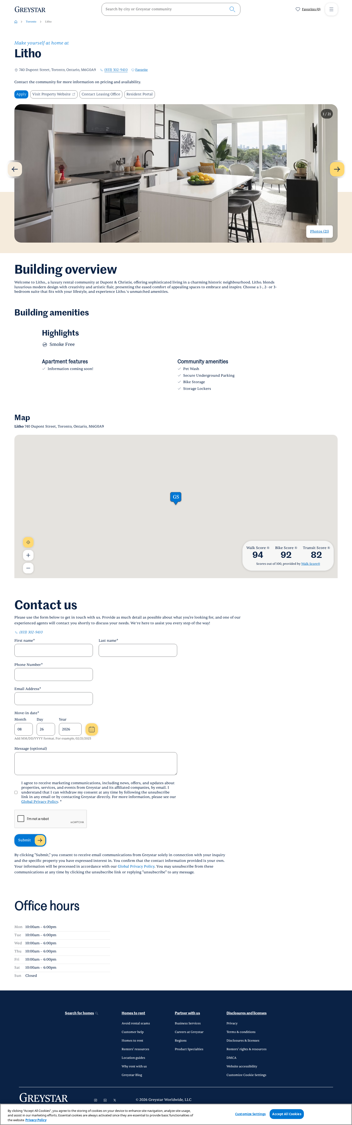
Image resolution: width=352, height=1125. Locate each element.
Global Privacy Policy (39, 801)
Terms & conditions (241, 1032)
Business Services (188, 1023)
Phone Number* (28, 665)
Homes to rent (133, 1013)
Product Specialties (189, 1049)
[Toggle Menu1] (331, 9)
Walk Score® (310, 564)
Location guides (133, 1058)
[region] (176, 1114)
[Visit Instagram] (95, 1100)
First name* (24, 640)
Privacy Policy (35, 1120)
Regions (181, 1041)
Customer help (133, 1032)
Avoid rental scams (136, 1023)
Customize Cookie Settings (246, 1075)
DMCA (231, 1058)
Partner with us (187, 1013)
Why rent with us (134, 1066)
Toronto (31, 21)
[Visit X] (115, 1100)
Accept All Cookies (286, 1114)
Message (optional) (30, 748)
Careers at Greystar (189, 1032)
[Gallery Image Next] (337, 169)
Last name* (108, 640)
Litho (48, 21)
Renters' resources (135, 1049)
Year (63, 719)
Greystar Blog (132, 1075)
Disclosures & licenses (243, 1041)
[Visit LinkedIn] (105, 1100)
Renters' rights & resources (247, 1049)
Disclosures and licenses (247, 1013)
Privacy (232, 1023)
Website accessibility (242, 1066)
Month (20, 719)
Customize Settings (250, 1114)
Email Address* (27, 689)
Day (40, 719)
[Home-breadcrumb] (15, 21)
